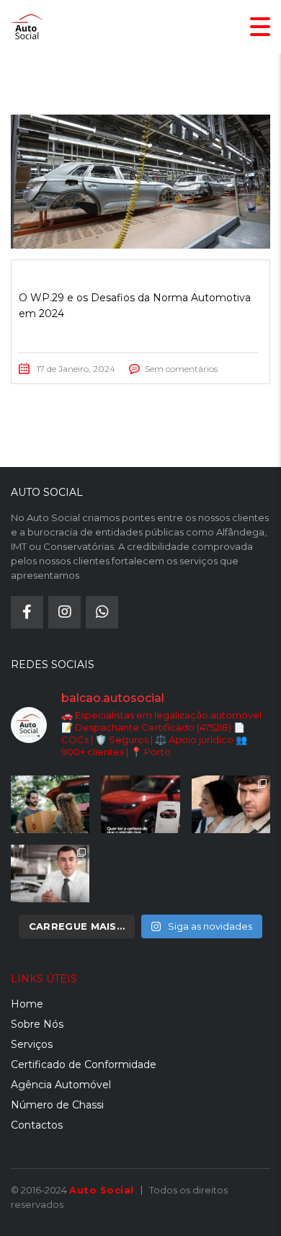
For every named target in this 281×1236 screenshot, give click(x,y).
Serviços (32, 1044)
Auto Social (101, 1190)
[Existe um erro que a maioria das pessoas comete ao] (231, 804)
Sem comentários (181, 368)
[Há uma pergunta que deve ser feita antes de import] (140, 804)
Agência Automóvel (61, 1084)
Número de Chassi (57, 1104)
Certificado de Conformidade (83, 1064)
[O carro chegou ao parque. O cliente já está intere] (50, 873)
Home (27, 1003)
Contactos (37, 1125)
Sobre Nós (37, 1024)
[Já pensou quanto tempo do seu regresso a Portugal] (50, 804)
